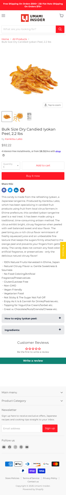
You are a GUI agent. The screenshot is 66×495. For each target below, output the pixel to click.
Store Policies (12, 478)
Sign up (50, 428)
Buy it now (33, 175)
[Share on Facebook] (4, 190)
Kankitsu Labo (13, 138)
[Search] (60, 29)
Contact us (33, 481)
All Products (19, 39)
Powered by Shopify (33, 489)
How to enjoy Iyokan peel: (21, 318)
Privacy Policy (50, 478)
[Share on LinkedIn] (16, 190)
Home (5, 39)
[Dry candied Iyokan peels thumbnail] (7, 116)
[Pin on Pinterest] (22, 190)
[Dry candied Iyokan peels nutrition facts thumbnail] (29, 116)
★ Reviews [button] (63, 250)
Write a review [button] (33, 360)
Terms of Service (31, 478)
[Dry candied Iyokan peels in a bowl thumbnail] (18, 116)
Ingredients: (12, 330)
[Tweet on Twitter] (10, 190)
